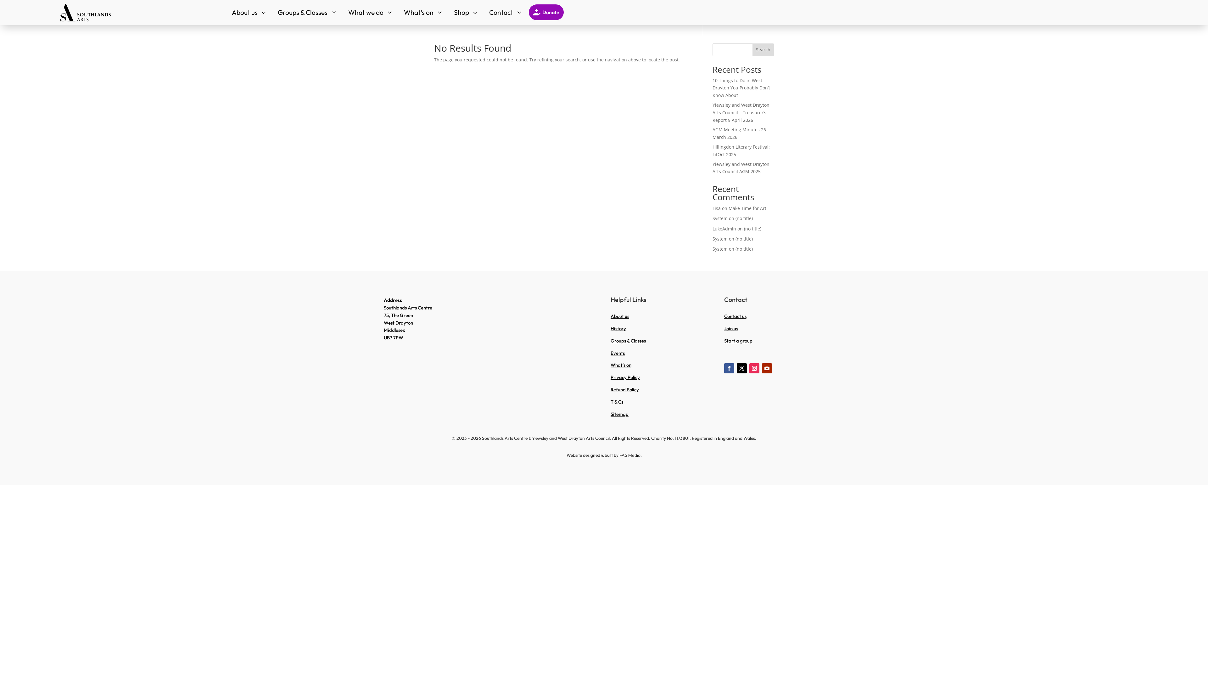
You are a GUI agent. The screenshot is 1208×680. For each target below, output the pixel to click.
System (720, 218)
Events (618, 353)
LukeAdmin (724, 229)
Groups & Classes (628, 341)
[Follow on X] (742, 368)
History (618, 329)
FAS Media (629, 455)
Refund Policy (625, 390)
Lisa (717, 208)
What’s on (621, 365)
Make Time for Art (747, 208)
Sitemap (620, 414)
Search (763, 50)
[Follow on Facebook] (729, 368)
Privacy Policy (625, 377)
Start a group (738, 341)
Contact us (735, 316)
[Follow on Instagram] (754, 368)
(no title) (744, 218)
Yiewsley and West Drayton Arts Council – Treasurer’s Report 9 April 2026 (741, 112)
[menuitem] (249, 12)
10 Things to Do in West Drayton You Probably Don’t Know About (741, 88)
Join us (731, 329)
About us (620, 316)
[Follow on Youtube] (767, 368)
